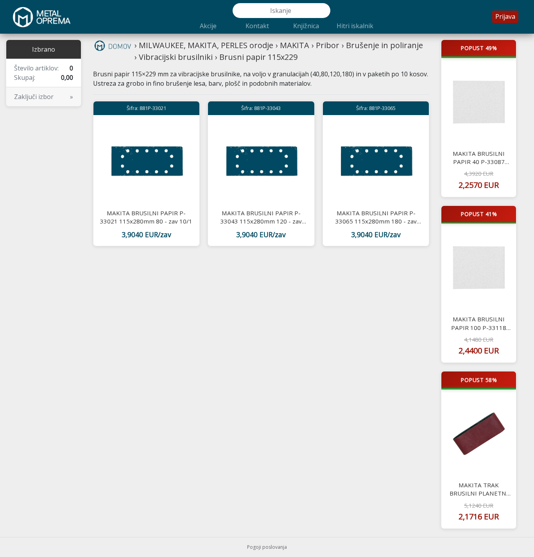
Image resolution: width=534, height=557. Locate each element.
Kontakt (257, 26)
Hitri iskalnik (355, 26)
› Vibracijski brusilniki (173, 57)
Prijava (505, 16)
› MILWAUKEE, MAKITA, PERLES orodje (203, 45)
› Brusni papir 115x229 (256, 57)
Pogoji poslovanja (267, 547)
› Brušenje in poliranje (382, 45)
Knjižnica (306, 26)
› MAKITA (292, 45)
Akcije (208, 26)
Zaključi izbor (43, 96)
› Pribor (325, 45)
